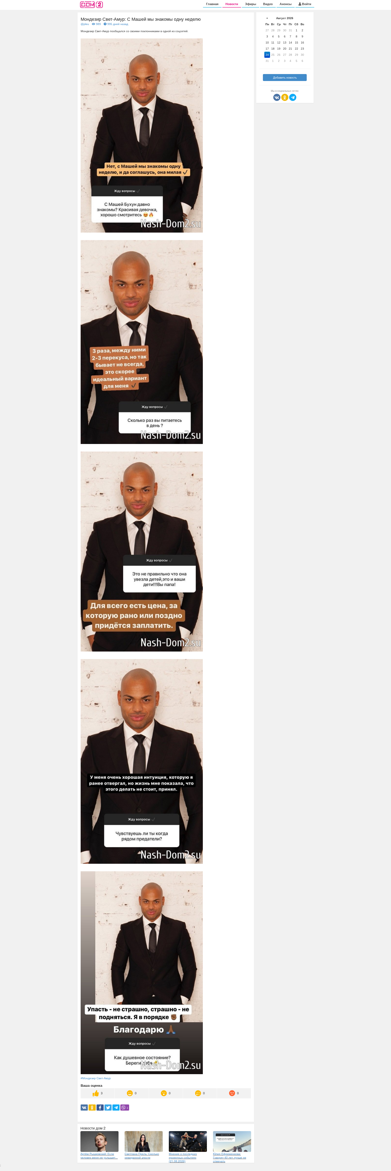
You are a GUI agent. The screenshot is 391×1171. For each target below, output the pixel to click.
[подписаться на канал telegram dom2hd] (292, 97)
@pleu (85, 24)
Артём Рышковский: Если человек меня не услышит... (99, 1155)
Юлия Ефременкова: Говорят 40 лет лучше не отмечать (229, 1157)
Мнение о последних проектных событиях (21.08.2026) (183, 1157)
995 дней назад (117, 24)
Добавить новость (285, 77)
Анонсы (286, 4)
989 (98, 24)
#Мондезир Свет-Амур (96, 1078)
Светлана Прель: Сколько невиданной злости (142, 1155)
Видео (268, 4)
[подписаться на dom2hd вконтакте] (277, 97)
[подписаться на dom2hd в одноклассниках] (285, 97)
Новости (231, 4)
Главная (212, 4)
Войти (306, 4)
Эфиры (250, 4)
